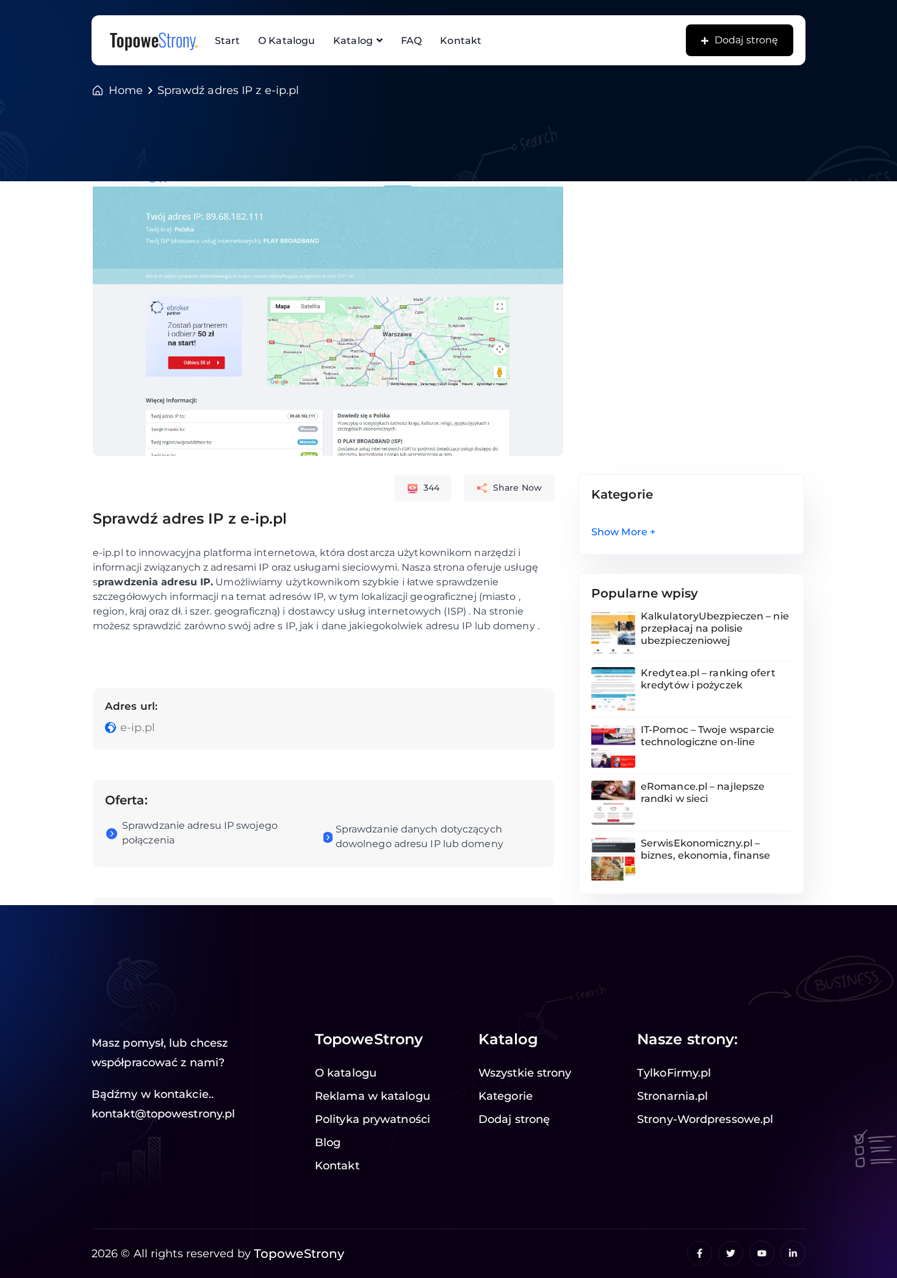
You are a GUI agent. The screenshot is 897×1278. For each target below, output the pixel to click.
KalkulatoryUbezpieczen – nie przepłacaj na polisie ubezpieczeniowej (715, 628)
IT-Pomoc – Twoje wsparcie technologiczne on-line (708, 736)
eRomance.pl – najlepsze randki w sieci (703, 792)
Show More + (623, 532)
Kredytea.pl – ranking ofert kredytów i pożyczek (708, 679)
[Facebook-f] (699, 1253)
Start (227, 40)
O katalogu (286, 40)
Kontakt (460, 40)
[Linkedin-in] (792, 1253)
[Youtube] (761, 1253)
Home (126, 90)
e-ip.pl (137, 727)
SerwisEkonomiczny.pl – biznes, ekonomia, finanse (706, 849)
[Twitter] (730, 1253)
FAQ (411, 40)
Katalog (353, 40)
